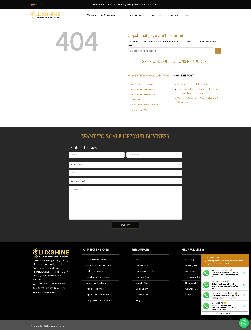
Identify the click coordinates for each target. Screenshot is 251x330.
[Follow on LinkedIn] (62, 300)
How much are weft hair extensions (196, 84)
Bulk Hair (135, 99)
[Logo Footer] (51, 253)
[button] (100, 15)
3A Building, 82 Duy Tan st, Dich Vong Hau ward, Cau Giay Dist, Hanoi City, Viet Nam (50, 264)
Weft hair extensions (142, 84)
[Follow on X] (51, 300)
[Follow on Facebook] (35, 300)
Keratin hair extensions (143, 94)
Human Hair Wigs (140, 110)
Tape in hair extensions (143, 89)
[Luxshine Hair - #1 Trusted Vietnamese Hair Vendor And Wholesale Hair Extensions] (45, 15)
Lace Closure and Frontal (144, 105)
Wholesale (175, 15)
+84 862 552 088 (44, 288)
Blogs (185, 15)
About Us (151, 15)
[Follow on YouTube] (35, 306)
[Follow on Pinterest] (57, 300)
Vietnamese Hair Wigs (132, 15)
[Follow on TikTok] (46, 300)
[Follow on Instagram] (40, 300)
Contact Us (163, 15)
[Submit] (218, 51)
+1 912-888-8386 (45, 284)
